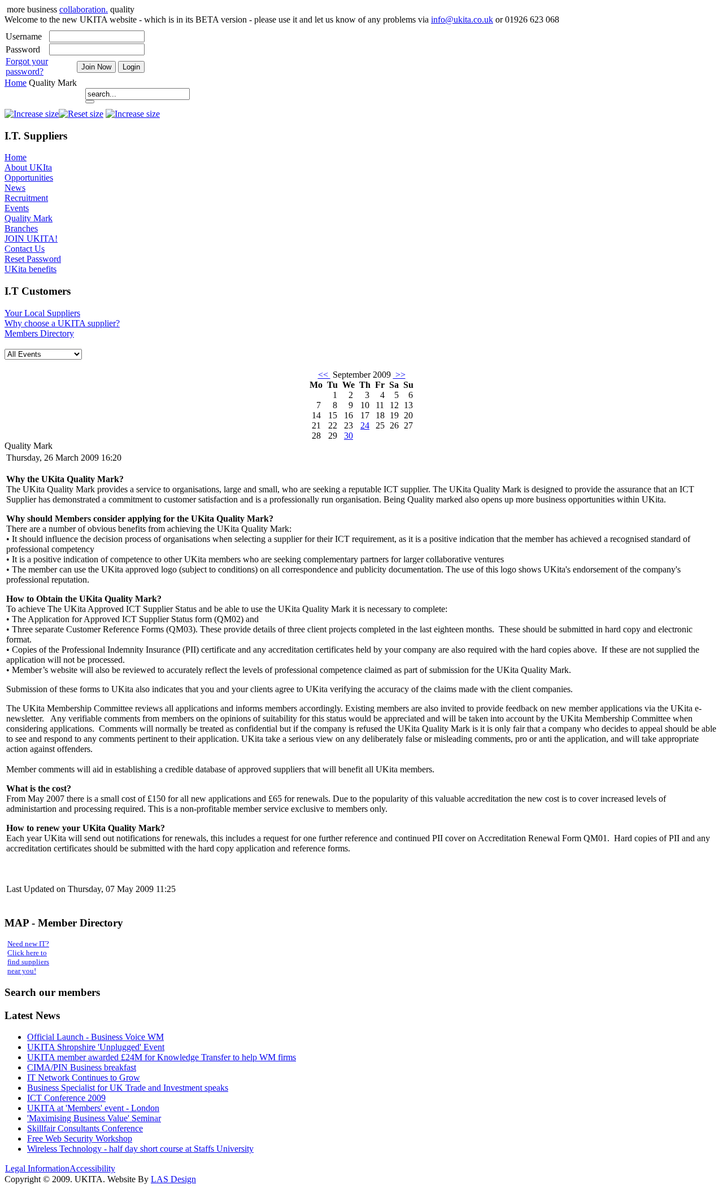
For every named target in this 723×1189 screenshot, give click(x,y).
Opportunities (29, 177)
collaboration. (83, 9)
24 (364, 425)
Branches (21, 228)
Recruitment (26, 198)
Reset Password (33, 259)
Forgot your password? (27, 66)
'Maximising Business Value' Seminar (94, 1118)
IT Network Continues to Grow (83, 1077)
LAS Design (173, 1179)
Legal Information (37, 1168)
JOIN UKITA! (31, 238)
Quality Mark (29, 218)
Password (23, 49)
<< (324, 374)
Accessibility (92, 1168)
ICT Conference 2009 (66, 1098)
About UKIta (28, 167)
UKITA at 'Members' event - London (93, 1108)
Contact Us (25, 248)
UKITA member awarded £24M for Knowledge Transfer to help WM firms (161, 1057)
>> (399, 374)
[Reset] (89, 101)
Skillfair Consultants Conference (85, 1128)
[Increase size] (133, 114)
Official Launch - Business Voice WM (95, 1037)
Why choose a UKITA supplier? (62, 323)
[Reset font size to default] (81, 114)
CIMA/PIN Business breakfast (81, 1067)
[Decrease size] (32, 114)
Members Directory (39, 333)
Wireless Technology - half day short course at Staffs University (140, 1148)
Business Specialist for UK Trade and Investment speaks (127, 1087)
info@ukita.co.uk (462, 19)
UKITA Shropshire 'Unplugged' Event (95, 1047)
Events (17, 208)
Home (16, 83)
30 (348, 435)
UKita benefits (30, 269)
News (15, 188)
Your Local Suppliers (42, 313)
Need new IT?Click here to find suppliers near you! (28, 957)
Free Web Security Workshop (79, 1138)
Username (24, 36)
